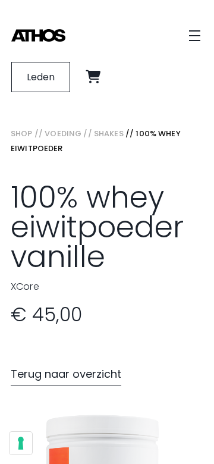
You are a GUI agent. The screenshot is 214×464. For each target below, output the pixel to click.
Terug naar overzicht (66, 373)
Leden (41, 77)
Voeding (63, 133)
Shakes (109, 133)
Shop (22, 133)
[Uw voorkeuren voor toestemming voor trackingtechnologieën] (21, 443)
